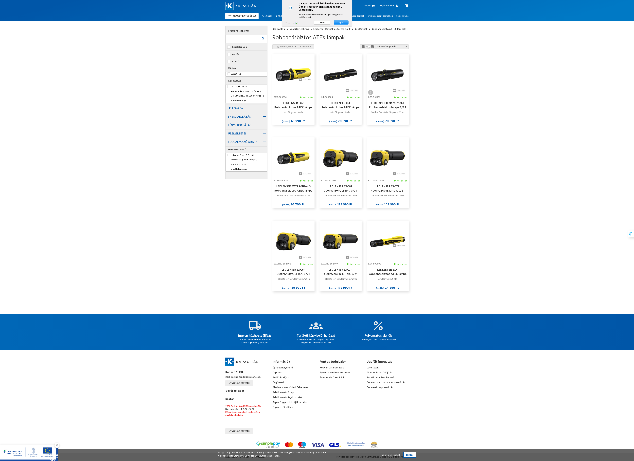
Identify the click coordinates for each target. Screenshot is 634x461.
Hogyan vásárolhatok (331, 368)
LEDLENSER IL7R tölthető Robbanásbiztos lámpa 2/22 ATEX (387, 105)
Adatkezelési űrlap (283, 392)
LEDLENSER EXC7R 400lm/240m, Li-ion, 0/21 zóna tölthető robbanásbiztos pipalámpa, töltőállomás (340, 272)
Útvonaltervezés (239, 383)
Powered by (290, 23)
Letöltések (373, 368)
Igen (341, 22)
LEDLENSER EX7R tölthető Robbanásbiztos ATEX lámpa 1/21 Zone (293, 188)
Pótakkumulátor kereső (380, 378)
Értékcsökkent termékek (380, 16)
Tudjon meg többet (390, 455)
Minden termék (356, 16)
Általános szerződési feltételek (290, 387)
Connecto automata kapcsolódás (386, 382)
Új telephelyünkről (283, 368)
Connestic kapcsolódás (380, 387)
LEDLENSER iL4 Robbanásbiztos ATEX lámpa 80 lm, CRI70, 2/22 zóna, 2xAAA (340, 105)
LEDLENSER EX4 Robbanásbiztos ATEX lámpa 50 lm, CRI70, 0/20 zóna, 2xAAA (387, 272)
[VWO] (298, 23)
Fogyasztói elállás (282, 407)
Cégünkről (278, 382)
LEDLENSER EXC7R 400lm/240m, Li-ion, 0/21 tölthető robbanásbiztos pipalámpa (387, 188)
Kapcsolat (278, 373)
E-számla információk (332, 378)
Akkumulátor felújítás (379, 373)
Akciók (268, 16)
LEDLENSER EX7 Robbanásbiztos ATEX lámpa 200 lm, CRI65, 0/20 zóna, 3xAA (293, 105)
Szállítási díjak (280, 378)
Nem (322, 22)
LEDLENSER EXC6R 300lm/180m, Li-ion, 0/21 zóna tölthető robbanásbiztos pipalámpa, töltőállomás (293, 272)
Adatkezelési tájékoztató (287, 397)
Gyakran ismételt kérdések (334, 373)
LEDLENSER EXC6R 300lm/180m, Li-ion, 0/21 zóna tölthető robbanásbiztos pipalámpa (340, 188)
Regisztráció (402, 16)
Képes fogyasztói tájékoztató (289, 402)
